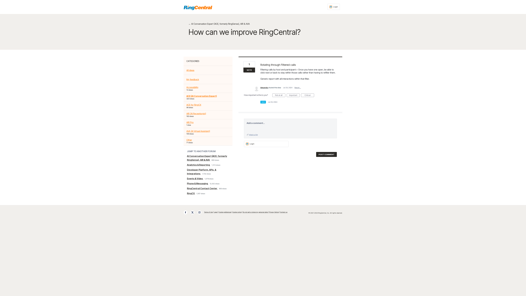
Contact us (283, 212)
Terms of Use (208, 212)
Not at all (280, 95)
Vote (249, 70)
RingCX (191, 193)
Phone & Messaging (197, 183)
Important (294, 95)
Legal (216, 212)
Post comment (326, 154)
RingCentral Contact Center (202, 188)
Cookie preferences (225, 212)
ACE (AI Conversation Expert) (201, 96)
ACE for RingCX (193, 104)
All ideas (190, 70)
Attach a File (253, 135)
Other (189, 140)
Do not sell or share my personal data (255, 212)
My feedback (192, 79)
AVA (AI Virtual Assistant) (198, 131)
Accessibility (192, 87)
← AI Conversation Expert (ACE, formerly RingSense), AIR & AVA (219, 23)
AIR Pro (190, 122)
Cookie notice (236, 212)
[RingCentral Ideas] (198, 7)
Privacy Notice (274, 212)
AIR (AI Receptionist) (196, 113)
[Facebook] (187, 212)
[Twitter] (194, 212)
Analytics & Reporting (198, 164)
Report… (298, 87)
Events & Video (195, 178)
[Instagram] (201, 212)
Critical (309, 95)
